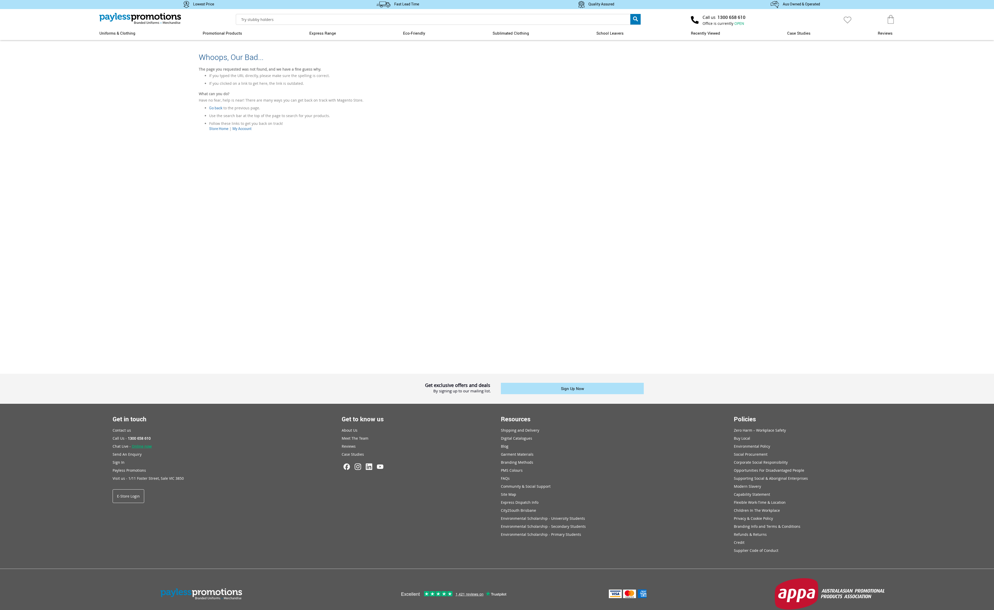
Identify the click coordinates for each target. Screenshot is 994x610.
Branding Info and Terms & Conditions (767, 526)
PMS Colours (512, 470)
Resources (515, 419)
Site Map (508, 494)
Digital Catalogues (516, 438)
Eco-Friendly (414, 33)
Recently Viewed (705, 33)
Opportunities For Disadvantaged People (769, 470)
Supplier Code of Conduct (756, 550)
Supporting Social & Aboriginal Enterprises (771, 478)
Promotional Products (222, 33)
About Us (349, 430)
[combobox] (438, 19)
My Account (242, 128)
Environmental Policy (752, 446)
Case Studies (798, 33)
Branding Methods (517, 462)
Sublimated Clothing (511, 33)
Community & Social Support (526, 486)
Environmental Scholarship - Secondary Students (543, 526)
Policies (745, 419)
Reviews (885, 33)
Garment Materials (517, 454)
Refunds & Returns (750, 534)
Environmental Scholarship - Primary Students (541, 534)
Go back (215, 107)
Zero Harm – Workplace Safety (760, 430)
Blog (504, 446)
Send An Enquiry (127, 454)
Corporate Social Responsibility (761, 462)
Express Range (322, 33)
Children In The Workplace (757, 510)
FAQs (505, 478)
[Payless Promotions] (140, 18)
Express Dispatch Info (519, 502)
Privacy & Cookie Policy (753, 518)
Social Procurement (751, 454)
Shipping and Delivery (520, 430)
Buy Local (742, 438)
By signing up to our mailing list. (462, 391)
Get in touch (130, 419)
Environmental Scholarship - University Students (543, 518)
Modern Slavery (747, 486)
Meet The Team (355, 438)
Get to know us (363, 419)
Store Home (218, 128)
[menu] (497, 32)
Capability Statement (752, 494)
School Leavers (610, 33)
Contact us (122, 430)
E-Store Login (128, 496)
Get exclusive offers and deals (457, 385)
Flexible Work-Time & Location (760, 502)
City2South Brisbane (518, 510)
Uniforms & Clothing (117, 33)
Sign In (119, 462)
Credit (739, 542)
